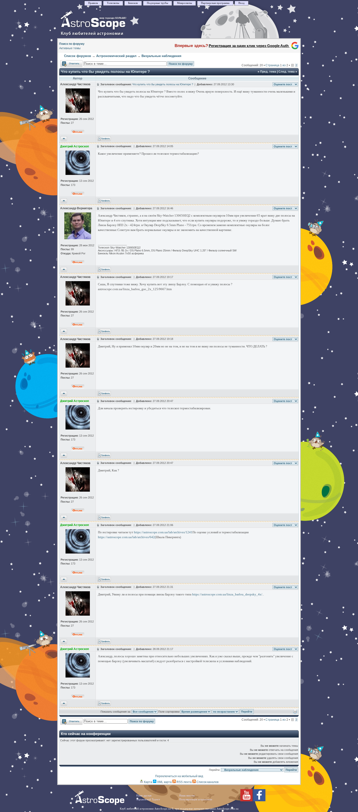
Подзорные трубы (157, 3)
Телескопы (113, 3)
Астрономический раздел (116, 56)
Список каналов (207, 782)
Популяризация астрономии (195, 799)
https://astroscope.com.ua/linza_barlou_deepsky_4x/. (227, 594)
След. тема (286, 71)
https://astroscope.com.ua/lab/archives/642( (127, 537)
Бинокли (133, 3)
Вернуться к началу (64, 139)
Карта (147, 782)
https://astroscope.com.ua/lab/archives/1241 (163, 532)
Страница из (276, 65)
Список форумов (77, 56)
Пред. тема (268, 71)
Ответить (66, 62)
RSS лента (184, 782)
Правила (93, 3)
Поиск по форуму (72, 44)
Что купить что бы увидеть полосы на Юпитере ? (105, 71)
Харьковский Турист (148, 799)
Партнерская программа (215, 3)
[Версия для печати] (295, 712)
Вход (241, 3)
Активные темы (70, 48)
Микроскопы (184, 3)
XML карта (164, 782)
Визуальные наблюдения (161, 56)
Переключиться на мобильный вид (179, 776)
